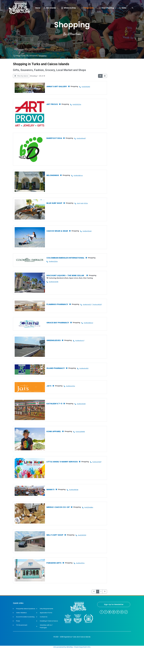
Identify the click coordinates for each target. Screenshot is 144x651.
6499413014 (80, 563)
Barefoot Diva (54, 138)
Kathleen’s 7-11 (54, 403)
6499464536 (53, 282)
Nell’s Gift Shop (54, 535)
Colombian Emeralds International (65, 257)
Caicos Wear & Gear (57, 230)
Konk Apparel (53, 431)
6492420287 (97, 462)
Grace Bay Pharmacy (57, 322)
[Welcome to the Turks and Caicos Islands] (19, 8)
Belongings (52, 175)
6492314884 (88, 508)
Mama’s (50, 489)
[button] (133, 8)
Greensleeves (53, 340)
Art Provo (52, 104)
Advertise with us (136, 649)
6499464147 (79, 341)
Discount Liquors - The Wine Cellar (65, 275)
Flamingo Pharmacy (57, 304)
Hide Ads (135, 646)
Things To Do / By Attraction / (30, 56)
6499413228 (81, 404)
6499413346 (87, 231)
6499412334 (53, 262)
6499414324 (70, 386)
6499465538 (73, 490)
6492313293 (86, 87)
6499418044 (78, 176)
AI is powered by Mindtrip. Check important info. (72, 647)
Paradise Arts (53, 562)
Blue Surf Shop (54, 203)
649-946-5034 (82, 203)
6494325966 (80, 432)
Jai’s (48, 386)
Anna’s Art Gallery (56, 86)
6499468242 (88, 323)
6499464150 (83, 368)
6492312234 (77, 105)
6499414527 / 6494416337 (92, 305)
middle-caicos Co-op (58, 507)
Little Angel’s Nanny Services (62, 461)
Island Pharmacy (55, 368)
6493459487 (81, 138)
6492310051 (82, 535)
